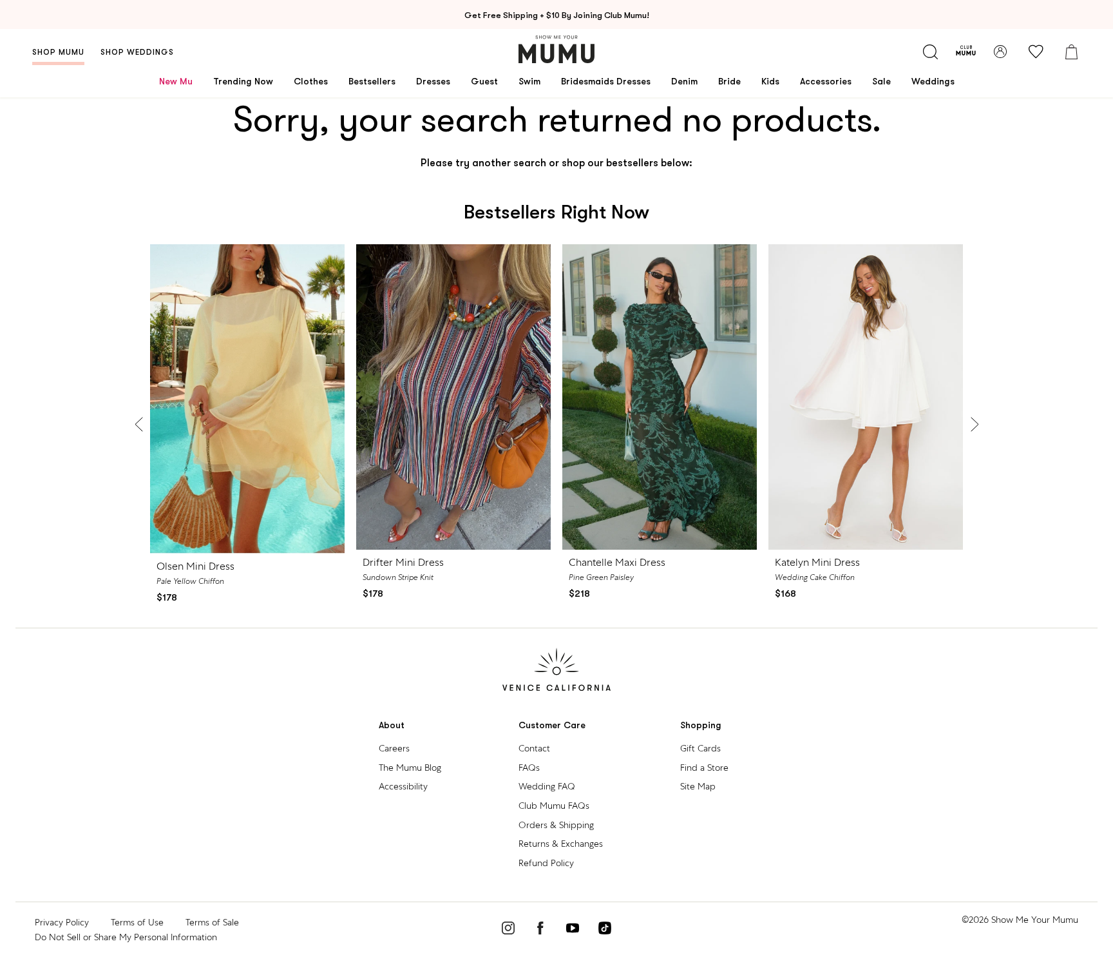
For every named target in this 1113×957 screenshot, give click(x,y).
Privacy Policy (62, 922)
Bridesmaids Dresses (606, 81)
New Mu (176, 81)
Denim (684, 81)
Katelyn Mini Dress (817, 562)
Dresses (433, 81)
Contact (534, 748)
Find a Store (704, 767)
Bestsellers (371, 81)
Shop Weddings (137, 52)
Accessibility (403, 786)
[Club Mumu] (966, 51)
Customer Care (551, 725)
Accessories (825, 81)
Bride (729, 81)
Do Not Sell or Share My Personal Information (126, 937)
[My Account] (1000, 51)
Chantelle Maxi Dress (617, 562)
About (391, 725)
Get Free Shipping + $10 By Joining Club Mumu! (556, 15)
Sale (881, 81)
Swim (529, 81)
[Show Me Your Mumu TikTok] (605, 930)
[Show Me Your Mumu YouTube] (572, 930)
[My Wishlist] (1035, 51)
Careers (394, 748)
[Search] (930, 51)
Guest (484, 81)
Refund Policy (546, 863)
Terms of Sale (212, 922)
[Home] (556, 49)
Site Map (698, 786)
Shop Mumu (58, 52)
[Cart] (1071, 51)
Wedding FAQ (546, 786)
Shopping (700, 725)
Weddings (933, 81)
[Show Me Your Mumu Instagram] (508, 930)
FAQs (529, 767)
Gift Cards (700, 748)
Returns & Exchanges (560, 843)
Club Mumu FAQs (553, 805)
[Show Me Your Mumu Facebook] (540, 930)
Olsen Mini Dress (195, 566)
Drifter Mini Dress (403, 562)
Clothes (311, 81)
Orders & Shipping (556, 825)
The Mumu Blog (410, 767)
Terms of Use (137, 922)
